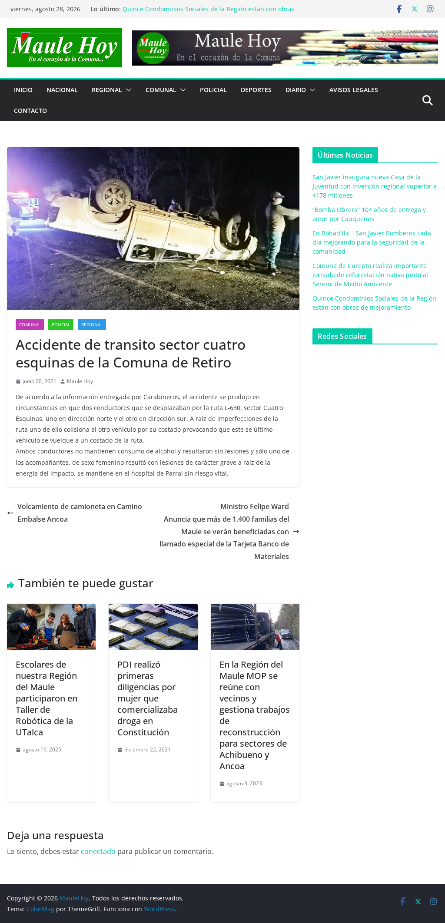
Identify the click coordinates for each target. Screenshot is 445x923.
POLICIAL (213, 90)
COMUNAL (161, 90)
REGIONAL (107, 90)
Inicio (23, 90)
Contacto (30, 110)
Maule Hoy (80, 381)
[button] (127, 90)
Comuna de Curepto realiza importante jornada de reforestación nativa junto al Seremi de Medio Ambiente (370, 274)
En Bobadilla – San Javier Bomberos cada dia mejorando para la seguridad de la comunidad (371, 242)
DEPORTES (256, 90)
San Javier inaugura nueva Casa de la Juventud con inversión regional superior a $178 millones (374, 186)
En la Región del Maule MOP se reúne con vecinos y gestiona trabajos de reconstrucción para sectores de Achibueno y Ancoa (254, 715)
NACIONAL (62, 90)
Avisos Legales (353, 90)
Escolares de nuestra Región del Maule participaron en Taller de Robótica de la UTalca (46, 698)
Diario (296, 90)
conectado (98, 851)
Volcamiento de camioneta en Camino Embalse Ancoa (79, 513)
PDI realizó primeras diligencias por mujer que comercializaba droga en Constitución (147, 698)
